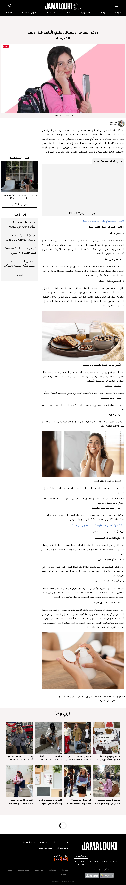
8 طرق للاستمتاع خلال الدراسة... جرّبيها (103, 220)
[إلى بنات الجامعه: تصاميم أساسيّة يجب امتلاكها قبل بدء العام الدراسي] (19, 738)
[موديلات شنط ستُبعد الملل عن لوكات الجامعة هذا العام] (106, 781)
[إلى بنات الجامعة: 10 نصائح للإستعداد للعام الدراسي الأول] (77, 781)
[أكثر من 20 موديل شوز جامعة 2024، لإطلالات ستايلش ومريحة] (48, 738)
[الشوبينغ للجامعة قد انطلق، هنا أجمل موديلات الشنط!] (106, 738)
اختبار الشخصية (29, 13)
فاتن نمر (113, 123)
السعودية (85, 13)
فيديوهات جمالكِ (66, 696)
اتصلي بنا (65, 870)
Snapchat (118, 862)
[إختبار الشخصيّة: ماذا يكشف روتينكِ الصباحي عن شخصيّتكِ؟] (19, 176)
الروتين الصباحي (84, 696)
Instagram (80, 862)
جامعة (97, 696)
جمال (102, 13)
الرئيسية (70, 115)
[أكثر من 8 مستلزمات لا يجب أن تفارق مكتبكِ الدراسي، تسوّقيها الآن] (48, 781)
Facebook (105, 862)
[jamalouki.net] (63, 6)
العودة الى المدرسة (107, 700)
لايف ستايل (51, 13)
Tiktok (91, 865)
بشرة (57, 115)
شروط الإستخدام (23, 870)
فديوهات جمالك (27, 842)
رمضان (8, 13)
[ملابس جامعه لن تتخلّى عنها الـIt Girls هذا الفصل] (77, 738)
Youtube (79, 865)
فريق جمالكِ (39, 870)
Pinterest (93, 862)
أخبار (69, 13)
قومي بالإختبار (20, 204)
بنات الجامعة (109, 696)
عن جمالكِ (52, 870)
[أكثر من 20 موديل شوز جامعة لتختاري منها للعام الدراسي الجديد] (19, 781)
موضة (118, 13)
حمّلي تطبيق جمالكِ (100, 870)
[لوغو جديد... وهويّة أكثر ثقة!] (82, 188)
